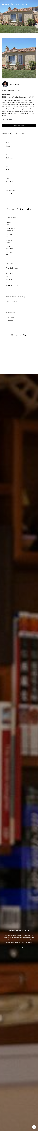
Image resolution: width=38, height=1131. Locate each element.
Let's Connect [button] (19, 947)
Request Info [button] (19, 125)
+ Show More (7, 119)
